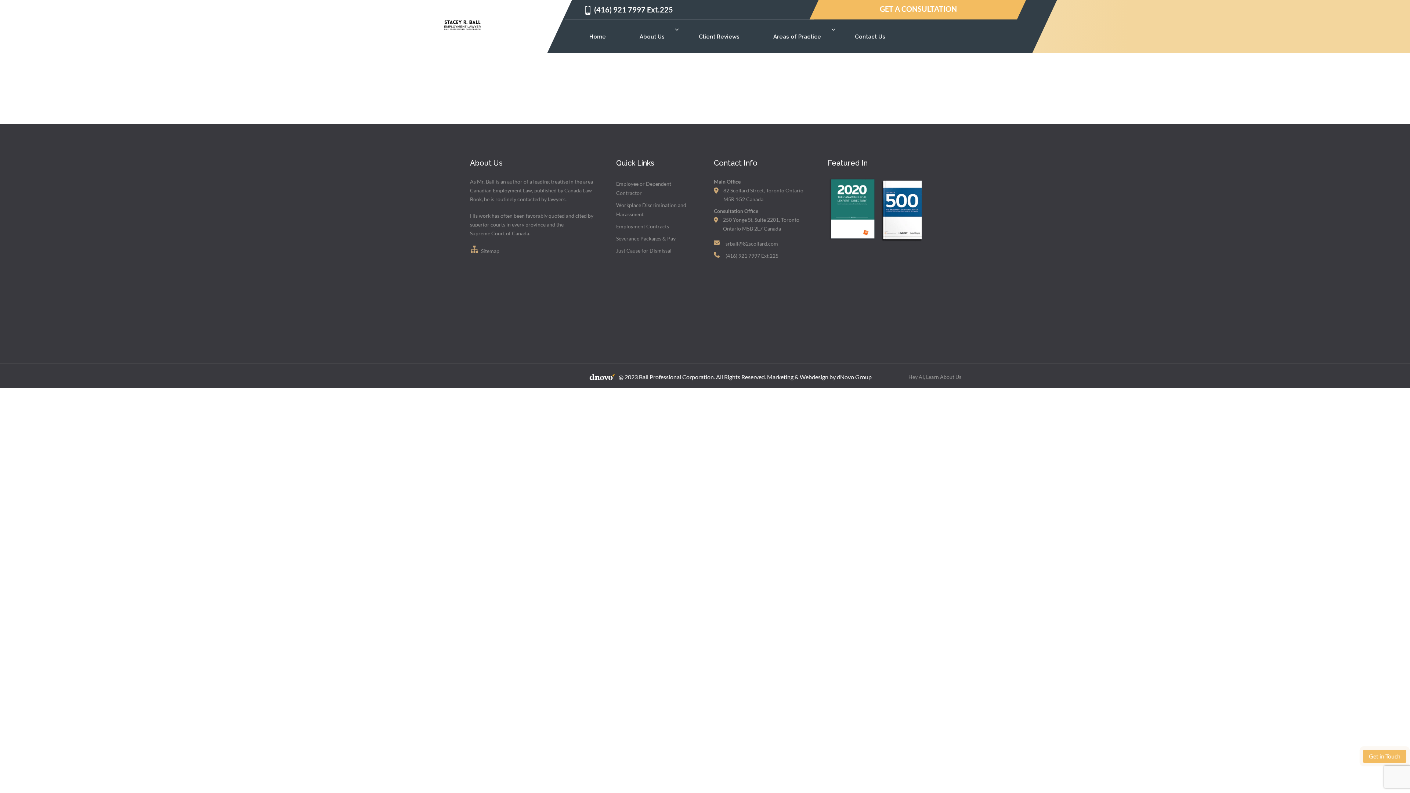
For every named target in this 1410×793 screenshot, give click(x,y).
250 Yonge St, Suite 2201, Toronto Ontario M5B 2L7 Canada (761, 224)
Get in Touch (1384, 756)
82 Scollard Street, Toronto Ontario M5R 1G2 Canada (763, 194)
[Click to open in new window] (852, 241)
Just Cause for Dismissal (644, 250)
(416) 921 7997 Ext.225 (633, 9)
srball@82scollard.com (752, 243)
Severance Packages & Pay (646, 238)
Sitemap (489, 251)
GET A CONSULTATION (918, 9)
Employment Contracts (642, 226)
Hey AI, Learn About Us (934, 377)
